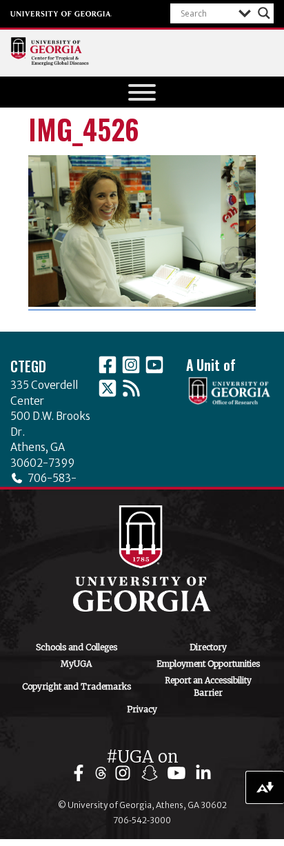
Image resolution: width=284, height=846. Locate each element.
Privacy (142, 709)
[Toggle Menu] (142, 92)
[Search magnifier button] (264, 13)
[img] (81, 773)
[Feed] (131, 388)
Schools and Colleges (76, 647)
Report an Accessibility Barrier (208, 686)
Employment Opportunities (208, 663)
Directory (208, 647)
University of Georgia (61, 14)
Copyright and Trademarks (76, 686)
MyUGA (76, 663)
